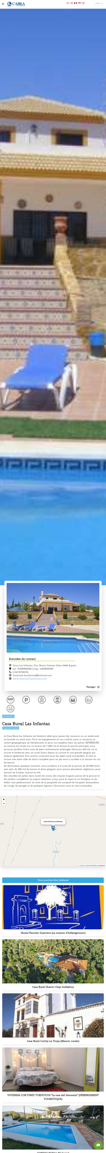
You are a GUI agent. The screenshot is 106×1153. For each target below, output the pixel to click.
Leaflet (81, 865)
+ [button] (4, 799)
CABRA (97, 3)
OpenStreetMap (91, 865)
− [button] (4, 803)
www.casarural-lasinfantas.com (30, 678)
